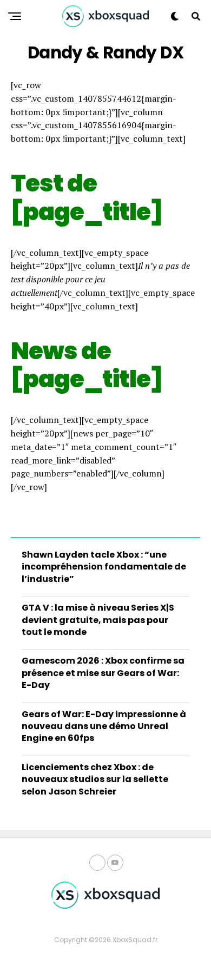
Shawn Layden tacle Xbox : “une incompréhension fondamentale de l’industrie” (104, 566)
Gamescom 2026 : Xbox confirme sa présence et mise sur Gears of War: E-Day (103, 672)
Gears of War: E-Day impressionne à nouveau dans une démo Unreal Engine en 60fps (104, 726)
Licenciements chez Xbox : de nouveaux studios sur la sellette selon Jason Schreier (95, 779)
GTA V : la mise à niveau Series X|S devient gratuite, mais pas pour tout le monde (98, 619)
